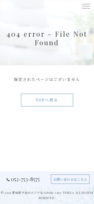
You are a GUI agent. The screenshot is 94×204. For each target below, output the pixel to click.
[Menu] (86, 6)
